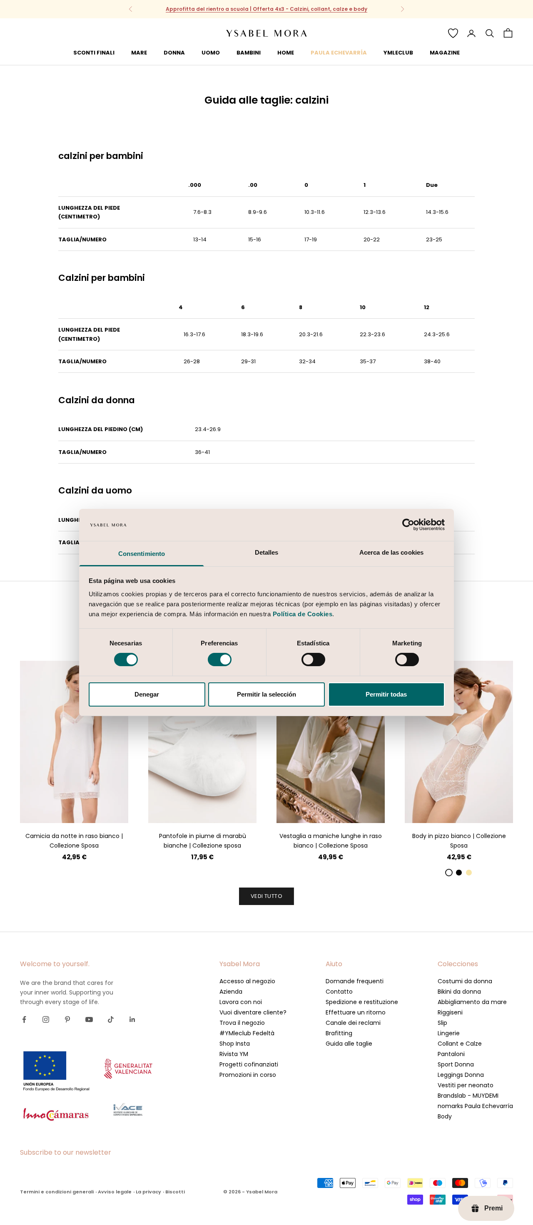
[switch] (220, 659)
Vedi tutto (266, 896)
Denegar (146, 694)
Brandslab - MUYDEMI (468, 1095)
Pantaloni (451, 1054)
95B (467, 810)
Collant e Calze (460, 1043)
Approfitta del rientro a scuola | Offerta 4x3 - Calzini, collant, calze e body (266, 8)
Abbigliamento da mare (472, 1002)
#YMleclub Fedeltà (246, 1033)
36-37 (179, 810)
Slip (442, 1023)
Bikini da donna (459, 991)
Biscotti (175, 1191)
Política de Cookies (303, 613)
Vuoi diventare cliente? (252, 1012)
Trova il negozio (242, 1023)
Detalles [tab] (267, 552)
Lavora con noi (240, 1002)
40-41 (225, 810)
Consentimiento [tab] (141, 553)
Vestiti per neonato (465, 1085)
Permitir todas (386, 694)
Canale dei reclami (353, 1023)
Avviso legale (115, 1191)
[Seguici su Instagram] (46, 1019)
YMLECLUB (398, 53)
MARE (139, 53)
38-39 (202, 810)
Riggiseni (450, 1012)
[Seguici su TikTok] (111, 1019)
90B (449, 810)
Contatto (339, 991)
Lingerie (449, 1033)
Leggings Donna (461, 1075)
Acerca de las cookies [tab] (391, 552)
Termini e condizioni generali (57, 1191)
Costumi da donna (465, 981)
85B (432, 810)
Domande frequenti (355, 981)
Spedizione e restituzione (362, 1002)
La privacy (148, 1191)
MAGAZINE (445, 53)
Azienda (230, 991)
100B (485, 810)
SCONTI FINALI (94, 53)
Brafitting (339, 1033)
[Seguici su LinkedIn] (132, 1019)
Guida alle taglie (349, 1043)
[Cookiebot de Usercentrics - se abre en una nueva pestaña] (408, 524)
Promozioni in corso (247, 1075)
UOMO (211, 53)
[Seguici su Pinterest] (67, 1019)
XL (96, 810)
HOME (285, 53)
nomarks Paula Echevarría (475, 1106)
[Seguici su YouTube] (89, 1019)
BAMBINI (249, 53)
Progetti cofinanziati (248, 1064)
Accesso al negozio (247, 981)
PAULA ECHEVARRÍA (339, 53)
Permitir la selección (266, 694)
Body (445, 1116)
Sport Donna (456, 1064)
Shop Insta (234, 1043)
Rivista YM (233, 1054)
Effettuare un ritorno (356, 1012)
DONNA (174, 53)
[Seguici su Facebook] (24, 1019)
